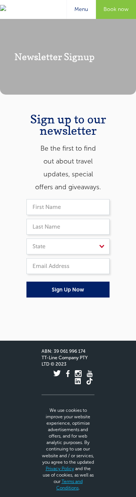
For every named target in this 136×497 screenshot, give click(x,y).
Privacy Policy (60, 468)
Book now (116, 9)
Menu (77, 8)
